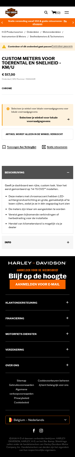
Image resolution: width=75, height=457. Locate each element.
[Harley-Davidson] (37, 263)
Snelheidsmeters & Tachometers (47, 36)
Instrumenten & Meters (14, 36)
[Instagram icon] (41, 430)
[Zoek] (46, 12)
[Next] (73, 22)
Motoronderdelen (52, 32)
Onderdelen (33, 32)
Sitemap (21, 380)
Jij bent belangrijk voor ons (53, 385)
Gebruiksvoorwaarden (21, 385)
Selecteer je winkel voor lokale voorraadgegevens (38, 119)
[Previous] (2, 22)
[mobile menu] (66, 12)
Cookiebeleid (21, 402)
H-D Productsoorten (12, 32)
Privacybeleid (21, 398)
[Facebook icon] (34, 430)
